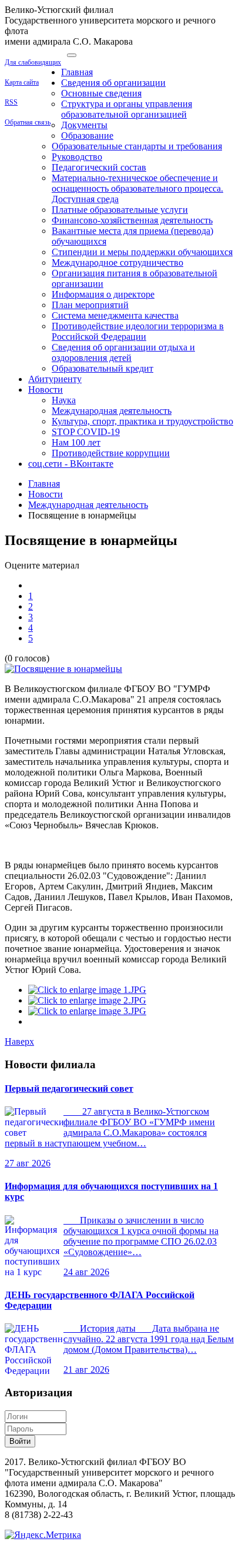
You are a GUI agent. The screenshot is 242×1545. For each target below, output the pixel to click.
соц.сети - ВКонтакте (70, 464)
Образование (87, 136)
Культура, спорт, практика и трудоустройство (142, 421)
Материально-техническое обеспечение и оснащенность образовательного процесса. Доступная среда (137, 188)
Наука (64, 400)
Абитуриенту (55, 379)
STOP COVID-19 (86, 432)
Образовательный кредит (102, 368)
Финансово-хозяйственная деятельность (132, 220)
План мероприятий (90, 305)
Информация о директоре (103, 294)
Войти (20, 1441)
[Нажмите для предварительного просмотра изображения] (63, 669)
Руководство (77, 157)
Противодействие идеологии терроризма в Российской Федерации (138, 331)
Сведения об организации (113, 83)
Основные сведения (101, 93)
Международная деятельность (112, 411)
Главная (77, 72)
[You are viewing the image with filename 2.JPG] (87, 1000)
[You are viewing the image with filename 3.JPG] (87, 1011)
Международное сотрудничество (117, 262)
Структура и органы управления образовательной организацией (126, 109)
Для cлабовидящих (33, 62)
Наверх (19, 1041)
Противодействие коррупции (111, 453)
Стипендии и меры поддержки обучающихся (142, 252)
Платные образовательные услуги (120, 210)
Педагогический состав (99, 167)
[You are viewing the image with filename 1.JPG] (87, 990)
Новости (45, 389)
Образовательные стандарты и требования (137, 146)
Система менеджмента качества (115, 315)
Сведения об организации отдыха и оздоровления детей (123, 352)
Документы (84, 125)
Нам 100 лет (76, 442)
